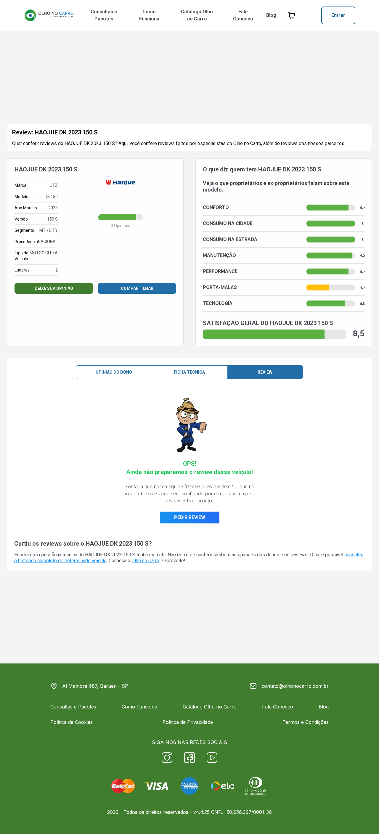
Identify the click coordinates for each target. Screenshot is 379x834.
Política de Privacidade (188, 722)
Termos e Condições (305, 722)
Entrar (338, 15)
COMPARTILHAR (137, 288)
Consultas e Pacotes (104, 15)
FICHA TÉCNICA (189, 372)
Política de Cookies (71, 722)
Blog (271, 15)
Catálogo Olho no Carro (197, 15)
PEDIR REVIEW (189, 517)
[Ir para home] (49, 15)
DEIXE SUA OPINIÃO (54, 288)
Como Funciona (149, 15)
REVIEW (265, 372)
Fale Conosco (243, 15)
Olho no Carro (145, 560)
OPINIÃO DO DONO (114, 372)
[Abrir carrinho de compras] (292, 15)
